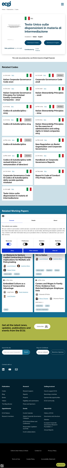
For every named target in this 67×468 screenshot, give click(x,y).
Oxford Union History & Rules (19, 450)
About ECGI (47, 408)
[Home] (6, 4)
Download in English (53, 42)
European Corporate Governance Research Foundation (50, 424)
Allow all (54, 250)
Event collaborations (29, 432)
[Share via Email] (16, 369)
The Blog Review (7, 404)
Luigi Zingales (11, 296)
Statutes (46, 419)
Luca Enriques (11, 266)
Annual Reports (48, 430)
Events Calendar (28, 413)
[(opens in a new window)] (3, 369)
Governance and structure (52, 416)
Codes (16, 9)
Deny (12, 250)
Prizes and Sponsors (29, 404)
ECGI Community (49, 401)
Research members (8, 416)
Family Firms (39, 305)
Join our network (43, 352)
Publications (10, 9)
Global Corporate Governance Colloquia (32, 417)
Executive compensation (42, 309)
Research (26, 386)
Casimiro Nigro (25, 266)
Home (3, 9)
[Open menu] (62, 4)
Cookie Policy (30, 459)
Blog (3, 394)
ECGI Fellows (6, 413)
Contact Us (38, 450)
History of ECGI (48, 413)
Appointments (6, 408)
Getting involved (49, 386)
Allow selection (33, 250)
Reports (25, 394)
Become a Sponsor (58, 352)
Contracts (17, 274)
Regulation (49, 270)
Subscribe (40, 326)
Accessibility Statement (48, 459)
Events (25, 408)
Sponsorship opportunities (52, 397)
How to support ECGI (50, 391)
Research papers (28, 391)
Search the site (6, 348)
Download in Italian (33, 42)
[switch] (25, 244)
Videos (4, 401)
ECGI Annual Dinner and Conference (30, 422)
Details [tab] (34, 220)
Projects (25, 397)
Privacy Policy (52, 450)
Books (4, 397)
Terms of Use (16, 459)
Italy (32, 18)
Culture (6, 309)
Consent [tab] (11, 220)
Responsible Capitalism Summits (30, 427)
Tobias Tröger (11, 270)
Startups (57, 270)
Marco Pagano (43, 298)
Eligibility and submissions (31, 401)
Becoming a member (50, 394)
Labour (47, 305)
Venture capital (7, 274)
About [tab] (55, 220)
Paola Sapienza (23, 292)
